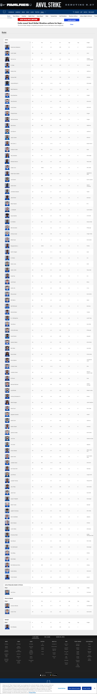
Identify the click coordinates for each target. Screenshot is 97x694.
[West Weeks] (7, 559)
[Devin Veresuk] (7, 522)
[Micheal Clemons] (7, 161)
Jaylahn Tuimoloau (14, 510)
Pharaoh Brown (14, 113)
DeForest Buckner (14, 119)
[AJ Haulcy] (7, 258)
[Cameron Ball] (7, 77)
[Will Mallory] (7, 300)
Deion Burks (13, 125)
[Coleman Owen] (7, 366)
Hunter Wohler (14, 571)
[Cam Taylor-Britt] (7, 468)
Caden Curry (13, 167)
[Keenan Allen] (7, 71)
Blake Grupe (13, 239)
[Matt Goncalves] (7, 227)
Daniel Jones (13, 263)
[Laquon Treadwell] (7, 498)
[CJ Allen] (7, 65)
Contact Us (54, 644)
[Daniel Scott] (7, 420)
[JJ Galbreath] (7, 209)
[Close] (71, 24)
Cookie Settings (61, 688)
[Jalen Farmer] (7, 197)
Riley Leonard (13, 294)
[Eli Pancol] (7, 378)
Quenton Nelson (14, 342)
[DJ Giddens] (7, 221)
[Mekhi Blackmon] (7, 89)
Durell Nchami (13, 336)
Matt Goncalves (14, 227)
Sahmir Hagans (14, 251)
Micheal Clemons (14, 161)
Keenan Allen (13, 71)
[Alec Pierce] (7, 592)
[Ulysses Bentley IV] (7, 83)
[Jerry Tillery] (7, 486)
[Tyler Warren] (7, 541)
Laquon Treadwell (14, 498)
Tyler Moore (13, 324)
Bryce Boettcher (14, 95)
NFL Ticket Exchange (78, 665)
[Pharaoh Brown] (7, 113)
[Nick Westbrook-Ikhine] (7, 565)
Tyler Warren (13, 540)
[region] (48, 688)
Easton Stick (13, 456)
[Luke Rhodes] (7, 390)
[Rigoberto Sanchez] (7, 414)
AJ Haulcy (13, 257)
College (88, 42)
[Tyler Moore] (7, 324)
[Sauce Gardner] (7, 215)
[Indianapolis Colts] (48, 682)
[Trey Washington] (7, 547)
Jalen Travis (13, 492)
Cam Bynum (13, 131)
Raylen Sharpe (14, 426)
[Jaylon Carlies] (7, 137)
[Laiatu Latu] (7, 288)
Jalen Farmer (13, 197)
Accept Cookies (86, 688)
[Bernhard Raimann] (7, 384)
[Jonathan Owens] (7, 372)
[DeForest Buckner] (7, 119)
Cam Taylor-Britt (14, 468)
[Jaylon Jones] (7, 270)
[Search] (73, 12)
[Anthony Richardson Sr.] (7, 396)
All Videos (19, 644)
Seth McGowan (14, 306)
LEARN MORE (72, 20)
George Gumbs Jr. (14, 245)
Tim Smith (13, 444)
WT (60, 42)
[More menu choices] (45, 12)
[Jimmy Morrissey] (7, 330)
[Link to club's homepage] (4, 12)
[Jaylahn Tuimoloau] (7, 510)
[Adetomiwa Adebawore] (7, 47)
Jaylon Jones (13, 269)
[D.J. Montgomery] (7, 318)
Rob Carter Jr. (13, 143)
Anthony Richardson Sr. (15, 396)
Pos (42, 42)
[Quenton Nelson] (7, 342)
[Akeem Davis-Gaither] (7, 173)
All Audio (31, 644)
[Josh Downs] (7, 179)
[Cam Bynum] (7, 131)
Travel (42, 651)
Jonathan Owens (14, 372)
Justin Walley (13, 528)
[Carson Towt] (7, 611)
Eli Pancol (13, 378)
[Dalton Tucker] (7, 504)
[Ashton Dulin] (7, 185)
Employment (54, 646)
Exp (78, 42)
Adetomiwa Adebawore (15, 47)
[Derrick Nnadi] (7, 354)
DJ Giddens (13, 221)
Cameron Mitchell (14, 605)
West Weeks (13, 559)
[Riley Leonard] (7, 294)
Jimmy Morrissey (14, 330)
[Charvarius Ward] (7, 535)
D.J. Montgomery (14, 318)
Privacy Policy (32, 692)
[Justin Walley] (7, 529)
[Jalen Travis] (7, 492)
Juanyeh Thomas (14, 480)
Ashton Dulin (13, 185)
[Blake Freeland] (7, 203)
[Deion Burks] (7, 125)
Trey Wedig (13, 553)
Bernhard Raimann (14, 384)
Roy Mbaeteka (13, 626)
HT (50, 42)
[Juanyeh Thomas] (7, 480)
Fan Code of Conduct (66, 653)
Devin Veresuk (13, 522)
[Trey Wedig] (7, 553)
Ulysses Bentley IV (14, 83)
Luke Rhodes (13, 390)
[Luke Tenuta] (7, 474)
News (6, 641)
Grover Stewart (14, 450)
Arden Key (13, 276)
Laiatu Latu (13, 288)
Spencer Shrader (14, 432)
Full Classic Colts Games (18, 661)
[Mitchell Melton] (7, 312)
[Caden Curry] (7, 167)
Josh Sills (13, 438)
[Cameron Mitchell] (7, 605)
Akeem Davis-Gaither (15, 173)
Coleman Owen (14, 366)
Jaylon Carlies (14, 137)
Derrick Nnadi (13, 354)
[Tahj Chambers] (7, 155)
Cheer (42, 654)
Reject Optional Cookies (74, 688)
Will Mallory (13, 300)
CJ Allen (12, 65)
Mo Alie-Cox (13, 59)
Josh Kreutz (13, 282)
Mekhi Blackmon (14, 89)
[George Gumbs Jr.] (7, 245)
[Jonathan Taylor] (7, 462)
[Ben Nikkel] (7, 348)
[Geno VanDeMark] (7, 516)
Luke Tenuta (13, 474)
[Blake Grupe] (7, 239)
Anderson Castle (14, 149)
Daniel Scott (13, 420)
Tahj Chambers (14, 155)
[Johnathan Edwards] (7, 191)
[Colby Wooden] (7, 577)
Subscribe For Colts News (6, 660)
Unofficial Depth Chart (6, 655)
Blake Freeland (14, 203)
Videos (89, 646)
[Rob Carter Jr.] (7, 143)
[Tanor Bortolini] (7, 101)
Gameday (66, 660)
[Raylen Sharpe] (7, 426)
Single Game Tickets (77, 653)
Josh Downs (13, 179)
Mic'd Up (18, 654)
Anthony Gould (14, 233)
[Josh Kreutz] (7, 282)
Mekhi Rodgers (14, 402)
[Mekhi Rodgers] (7, 402)
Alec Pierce (13, 592)
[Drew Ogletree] (7, 360)
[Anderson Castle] (7, 149)
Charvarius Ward (14, 534)
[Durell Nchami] (7, 336)
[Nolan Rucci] (7, 408)
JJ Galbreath (13, 209)
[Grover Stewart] (7, 450)
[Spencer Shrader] (7, 432)
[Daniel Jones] (7, 264)
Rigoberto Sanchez (14, 414)
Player (6, 42)
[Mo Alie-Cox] (7, 59)
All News (6, 644)
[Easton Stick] (7, 456)
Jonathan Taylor (14, 462)
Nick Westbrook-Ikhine (15, 565)
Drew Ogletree (13, 360)
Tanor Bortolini (14, 101)
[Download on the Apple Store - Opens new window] (43, 675)
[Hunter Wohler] (7, 571)
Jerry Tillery (13, 486)
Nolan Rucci (13, 408)
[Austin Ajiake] (7, 53)
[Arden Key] (7, 276)
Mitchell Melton (14, 312)
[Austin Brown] (7, 107)
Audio (31, 641)
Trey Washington (14, 546)
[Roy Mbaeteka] (7, 627)
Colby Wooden (14, 577)
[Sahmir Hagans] (7, 252)
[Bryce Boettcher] (7, 95)
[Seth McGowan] (7, 306)
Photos (42, 641)
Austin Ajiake (13, 53)
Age (69, 42)
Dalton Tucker (13, 504)
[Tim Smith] (7, 444)
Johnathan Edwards (15, 191)
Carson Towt (13, 611)
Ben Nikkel (13, 348)
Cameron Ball (13, 77)
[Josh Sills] (7, 438)
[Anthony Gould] (7, 233)
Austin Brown (13, 107)
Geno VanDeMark (14, 516)
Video (18, 641)
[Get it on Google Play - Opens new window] (53, 676)
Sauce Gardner (14, 215)
